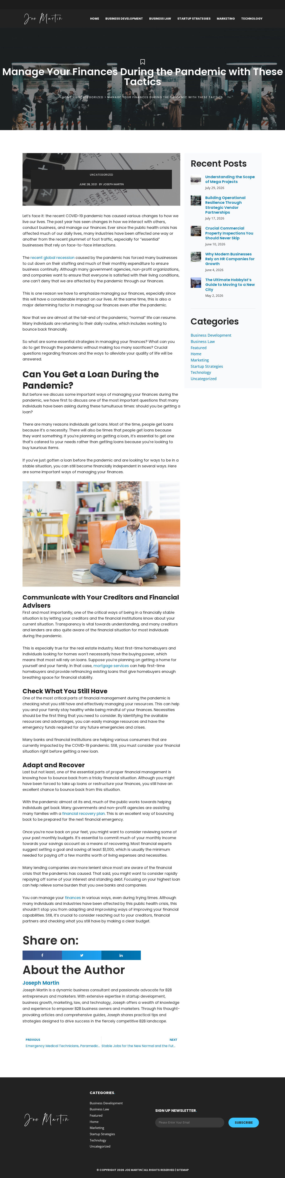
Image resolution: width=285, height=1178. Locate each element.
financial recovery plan (83, 813)
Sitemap (183, 1170)
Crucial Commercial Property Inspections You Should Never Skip (229, 233)
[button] (42, 955)
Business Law (160, 18)
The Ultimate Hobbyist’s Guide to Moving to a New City (230, 284)
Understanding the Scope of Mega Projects (230, 179)
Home (94, 18)
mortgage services (111, 665)
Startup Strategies (194, 18)
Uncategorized (89, 97)
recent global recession (52, 257)
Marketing (226, 18)
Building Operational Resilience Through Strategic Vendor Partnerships (225, 205)
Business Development (124, 18)
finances (73, 897)
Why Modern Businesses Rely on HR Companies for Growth (230, 258)
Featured (199, 347)
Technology (251, 18)
